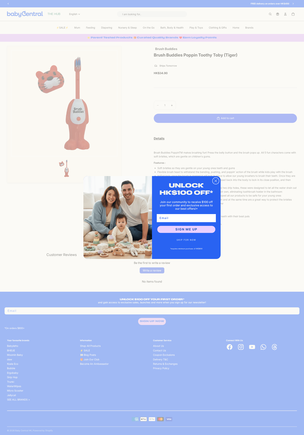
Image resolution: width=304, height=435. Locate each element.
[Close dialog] (216, 181)
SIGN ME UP (186, 229)
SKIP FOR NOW (186, 240)
